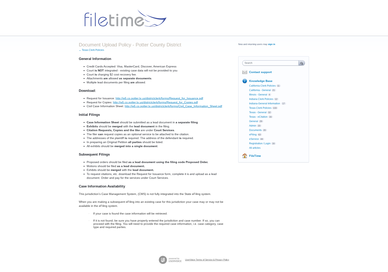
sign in (271, 44)
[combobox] (271, 63)
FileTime (255, 155)
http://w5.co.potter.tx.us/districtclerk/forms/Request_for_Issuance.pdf (159, 98)
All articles (254, 147)
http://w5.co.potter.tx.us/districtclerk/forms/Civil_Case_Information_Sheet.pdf (173, 106)
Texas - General (258, 112)
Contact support (260, 72)
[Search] (301, 62)
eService (254, 139)
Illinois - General (258, 94)
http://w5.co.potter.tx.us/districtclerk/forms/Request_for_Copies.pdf (155, 102)
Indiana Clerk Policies (261, 99)
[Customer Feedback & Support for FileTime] (124, 18)
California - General (260, 90)
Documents (255, 130)
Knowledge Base (260, 81)
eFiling (253, 134)
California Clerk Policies (262, 85)
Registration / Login (260, 143)
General (253, 121)
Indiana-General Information (265, 103)
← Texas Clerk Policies (91, 50)
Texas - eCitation (258, 116)
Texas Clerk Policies (260, 108)
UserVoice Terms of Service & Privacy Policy (207, 259)
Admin (252, 125)
